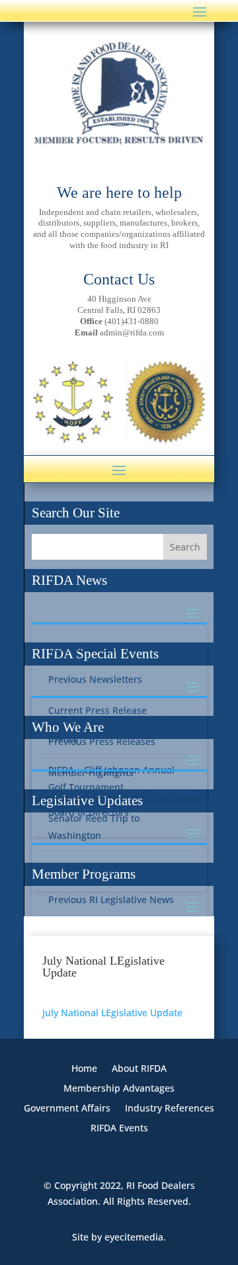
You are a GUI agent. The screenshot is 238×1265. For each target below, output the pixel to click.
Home (84, 1069)
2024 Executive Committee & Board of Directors (111, 803)
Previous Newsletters (95, 679)
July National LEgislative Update (112, 1012)
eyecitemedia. (135, 1237)
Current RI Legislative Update (113, 868)
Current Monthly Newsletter (110, 648)
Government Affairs (67, 1109)
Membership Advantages (119, 1089)
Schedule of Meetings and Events (106, 730)
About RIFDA (139, 1069)
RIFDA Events (119, 1128)
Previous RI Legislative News (111, 899)
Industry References (169, 1109)
